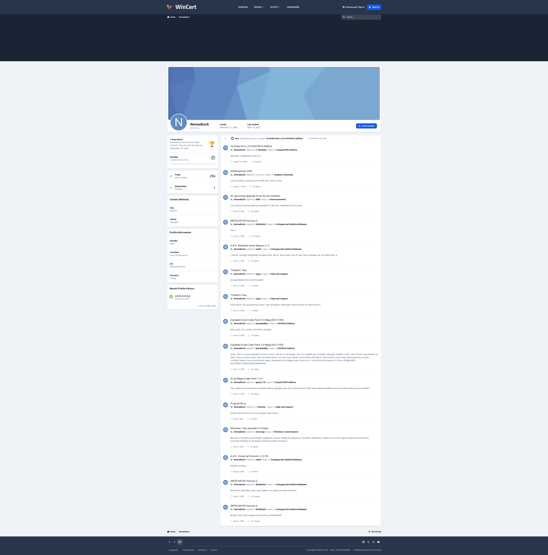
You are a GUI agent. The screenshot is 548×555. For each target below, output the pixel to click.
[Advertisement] (274, 41)
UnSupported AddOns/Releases (291, 224)
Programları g (238, 403)
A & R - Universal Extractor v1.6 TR (249, 456)
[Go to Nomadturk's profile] (225, 147)
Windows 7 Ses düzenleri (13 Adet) (249, 428)
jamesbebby (262, 323)
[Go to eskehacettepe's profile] (171, 297)
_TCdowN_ (261, 407)
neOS (258, 249)
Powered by (367, 550)
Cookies (213, 550)
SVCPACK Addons (286, 323)
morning (260, 431)
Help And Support (279, 274)
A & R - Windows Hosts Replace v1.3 (250, 245)
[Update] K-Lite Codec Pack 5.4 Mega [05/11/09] (256, 319)
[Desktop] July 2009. (241, 171)
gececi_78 (260, 382)
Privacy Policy (188, 550)
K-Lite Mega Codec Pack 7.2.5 (246, 378)
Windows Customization (286, 431)
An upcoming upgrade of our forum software (255, 195)
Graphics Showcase (283, 174)
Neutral (178, 189)
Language (173, 550)
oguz (258, 274)
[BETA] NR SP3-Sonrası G (243, 220)
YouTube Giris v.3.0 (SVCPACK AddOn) (284, 138)
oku (237, 138)
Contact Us (202, 550)
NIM (258, 199)
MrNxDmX (261, 224)
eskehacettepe (182, 295)
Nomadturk (239, 149)
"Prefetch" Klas (238, 270)
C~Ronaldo (261, 149)
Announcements (278, 199)
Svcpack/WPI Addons (286, 149)
